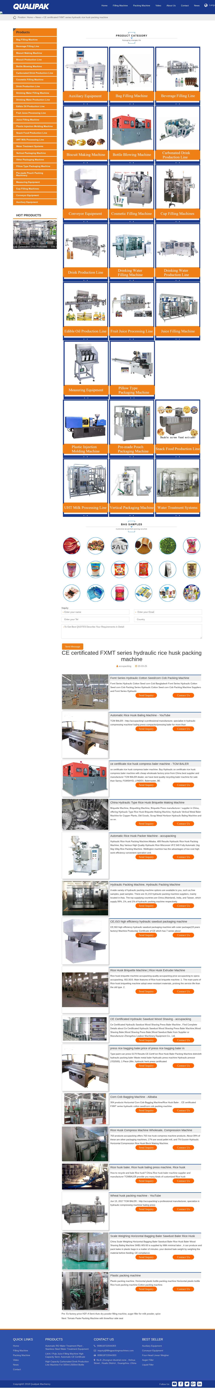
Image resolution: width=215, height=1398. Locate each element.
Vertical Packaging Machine (31, 153)
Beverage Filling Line (27, 46)
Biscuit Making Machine (29, 53)
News (197, 5)
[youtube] (174, 1384)
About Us (171, 5)
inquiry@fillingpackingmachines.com (116, 1350)
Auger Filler (148, 1360)
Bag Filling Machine (27, 39)
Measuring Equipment (28, 182)
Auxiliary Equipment (27, 202)
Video (158, 5)
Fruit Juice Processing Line (31, 113)
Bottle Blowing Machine (29, 66)
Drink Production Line (28, 86)
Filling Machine (120, 5)
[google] (193, 1384)
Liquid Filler (148, 1364)
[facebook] (180, 1384)
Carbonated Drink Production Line (34, 73)
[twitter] (187, 1384)
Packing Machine (141, 5)
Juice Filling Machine (27, 119)
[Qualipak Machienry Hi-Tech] (34, 6)
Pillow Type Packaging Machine (33, 166)
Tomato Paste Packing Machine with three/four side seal (95, 1318)
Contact (185, 5)
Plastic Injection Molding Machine (34, 126)
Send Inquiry (146, 695)
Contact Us (183, 695)
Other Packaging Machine (30, 159)
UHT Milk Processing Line (30, 139)
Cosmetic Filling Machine (29, 79)
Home (105, 5)
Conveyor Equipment (27, 195)
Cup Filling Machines (27, 188)
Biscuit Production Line (29, 59)
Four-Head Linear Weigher (155, 1355)
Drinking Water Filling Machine (32, 93)
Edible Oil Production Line (30, 106)
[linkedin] (199, 1384)
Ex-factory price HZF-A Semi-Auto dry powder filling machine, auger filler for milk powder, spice (113, 1313)
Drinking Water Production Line (33, 99)
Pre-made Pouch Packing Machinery (29, 174)
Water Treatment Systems (29, 146)
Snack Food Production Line (31, 133)
